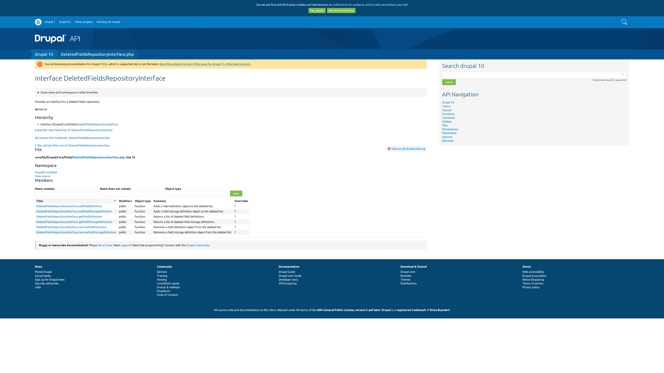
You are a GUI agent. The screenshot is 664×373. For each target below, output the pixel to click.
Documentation (289, 266)
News (38, 266)
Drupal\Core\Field (46, 172)
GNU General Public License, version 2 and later (348, 310)
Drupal (386, 310)
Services (447, 136)
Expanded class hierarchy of (73, 130)
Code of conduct (167, 294)
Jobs (38, 287)
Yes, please (317, 10)
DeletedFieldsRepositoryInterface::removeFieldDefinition (71, 227)
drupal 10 (44, 54)
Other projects (84, 21)
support (126, 245)
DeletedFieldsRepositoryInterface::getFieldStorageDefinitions (74, 221)
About (526, 266)
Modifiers (125, 201)
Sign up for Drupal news (50, 279)
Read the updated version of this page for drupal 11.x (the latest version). (205, 64)
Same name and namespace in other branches (69, 92)
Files (445, 125)
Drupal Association (534, 275)
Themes (405, 279)
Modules (405, 275)
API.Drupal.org (288, 283)
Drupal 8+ (65, 21)
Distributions (408, 283)
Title (76, 201)
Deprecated (449, 133)
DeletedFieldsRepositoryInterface (97, 124)
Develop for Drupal (108, 21)
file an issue (105, 245)
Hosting (162, 279)
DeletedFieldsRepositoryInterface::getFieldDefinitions (69, 216)
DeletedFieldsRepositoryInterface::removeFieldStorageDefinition (76, 232)
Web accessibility (533, 271)
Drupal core (407, 271)
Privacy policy (531, 287)
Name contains (45, 188)
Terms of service (532, 283)
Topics (446, 106)
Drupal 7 (50, 21)
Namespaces (450, 129)
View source (42, 176)
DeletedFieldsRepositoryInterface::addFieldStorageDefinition (74, 211)
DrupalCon (163, 291)
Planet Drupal (43, 271)
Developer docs (288, 279)
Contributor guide (168, 283)
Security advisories (47, 283)
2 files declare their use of (72, 145)
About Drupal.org (533, 279)
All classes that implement (72, 137)
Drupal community (197, 245)
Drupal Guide (287, 271)
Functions (448, 114)
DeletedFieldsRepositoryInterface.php (97, 54)
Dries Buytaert (440, 310)
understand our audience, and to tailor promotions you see (370, 4)
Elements (448, 140)
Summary (160, 201)
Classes (447, 110)
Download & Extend (413, 266)
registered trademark (411, 310)
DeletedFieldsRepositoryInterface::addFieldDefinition (69, 206)
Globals (447, 121)
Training (162, 275)
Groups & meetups (168, 287)
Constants (448, 117)
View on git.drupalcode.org (408, 148)
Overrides (241, 201)
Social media (43, 275)
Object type (173, 188)
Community (164, 266)
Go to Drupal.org (38, 22)
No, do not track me (341, 10)
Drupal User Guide (290, 275)
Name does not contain (115, 188)
